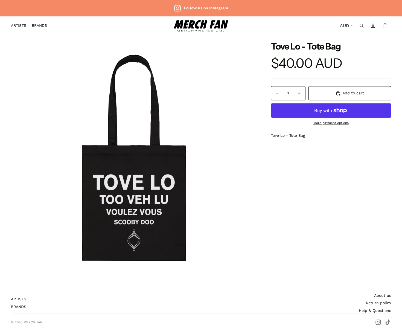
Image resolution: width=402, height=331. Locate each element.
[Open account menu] (373, 26)
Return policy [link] (378, 303)
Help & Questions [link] (375, 310)
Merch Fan (33, 322)
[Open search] (362, 26)
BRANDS (18, 306)
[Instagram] (378, 322)
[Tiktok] (387, 322)
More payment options (331, 123)
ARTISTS (18, 299)
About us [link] (382, 295)
